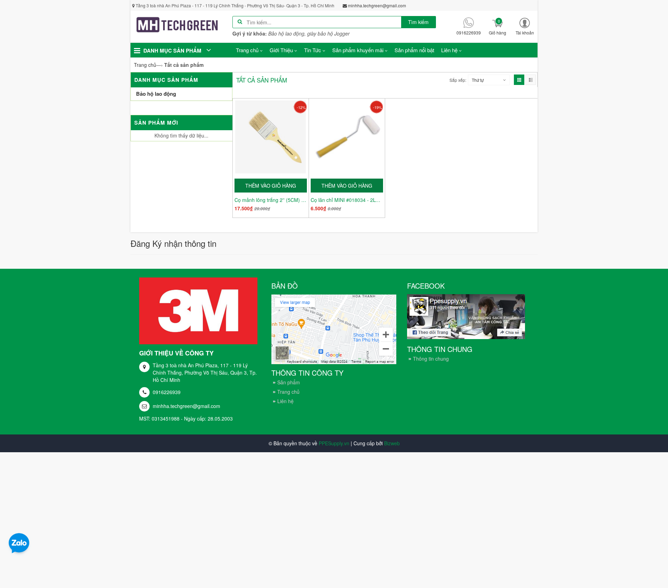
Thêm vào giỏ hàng (270, 185)
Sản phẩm (288, 382)
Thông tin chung (431, 358)
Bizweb (392, 443)
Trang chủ (288, 391)
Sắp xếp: (458, 80)
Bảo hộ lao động (156, 93)
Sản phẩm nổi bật (414, 50)
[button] (524, 26)
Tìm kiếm (418, 21)
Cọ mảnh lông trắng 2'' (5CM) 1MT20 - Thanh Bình (270, 200)
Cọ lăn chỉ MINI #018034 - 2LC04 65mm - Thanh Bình (347, 200)
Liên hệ (285, 401)
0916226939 (167, 392)
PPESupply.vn (334, 443)
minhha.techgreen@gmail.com (186, 405)
